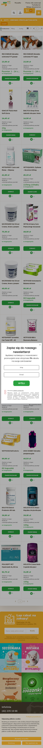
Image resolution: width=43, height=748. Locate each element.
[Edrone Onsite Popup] (21, 374)
